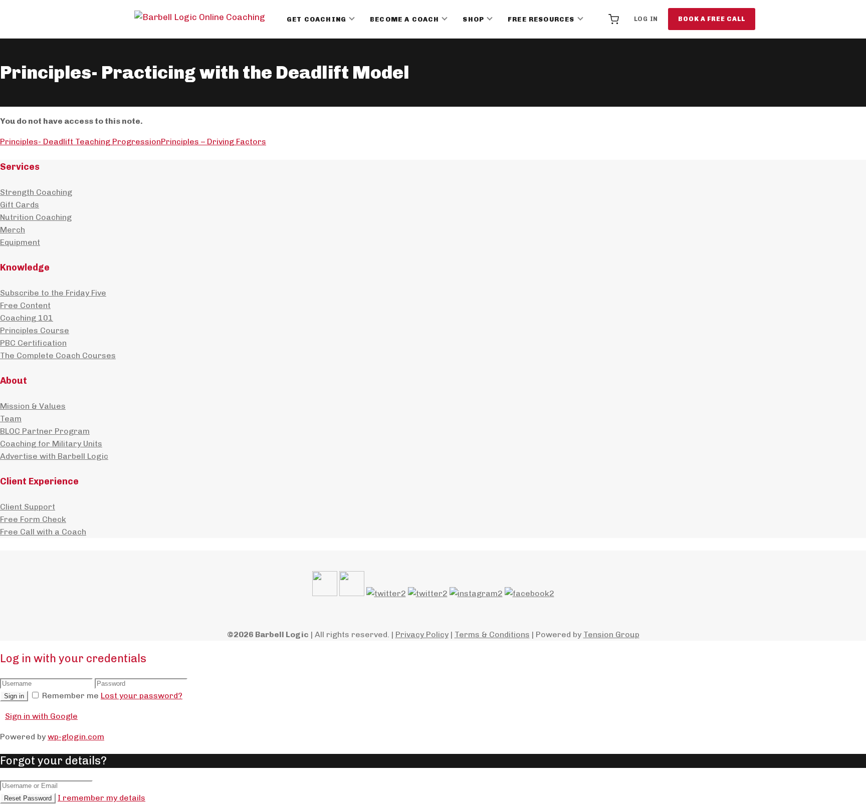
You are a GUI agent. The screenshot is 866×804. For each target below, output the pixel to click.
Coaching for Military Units (51, 443)
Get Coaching (316, 19)
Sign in (14, 696)
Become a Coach (404, 19)
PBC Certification (33, 343)
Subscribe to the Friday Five (53, 293)
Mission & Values (33, 406)
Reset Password (28, 798)
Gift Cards (19, 204)
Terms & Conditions (492, 634)
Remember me (70, 695)
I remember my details (101, 797)
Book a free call (711, 19)
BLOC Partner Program (45, 431)
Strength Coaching (36, 192)
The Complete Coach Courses (58, 355)
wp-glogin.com (76, 736)
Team (11, 418)
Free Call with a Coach (43, 532)
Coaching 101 (26, 318)
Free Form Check (33, 519)
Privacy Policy (422, 634)
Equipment (20, 242)
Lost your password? (141, 695)
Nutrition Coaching (36, 217)
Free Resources (541, 19)
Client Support (27, 506)
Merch (12, 229)
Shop (473, 19)
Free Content (25, 305)
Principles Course (34, 330)
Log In (646, 19)
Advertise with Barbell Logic (54, 456)
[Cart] (614, 19)
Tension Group (611, 634)
